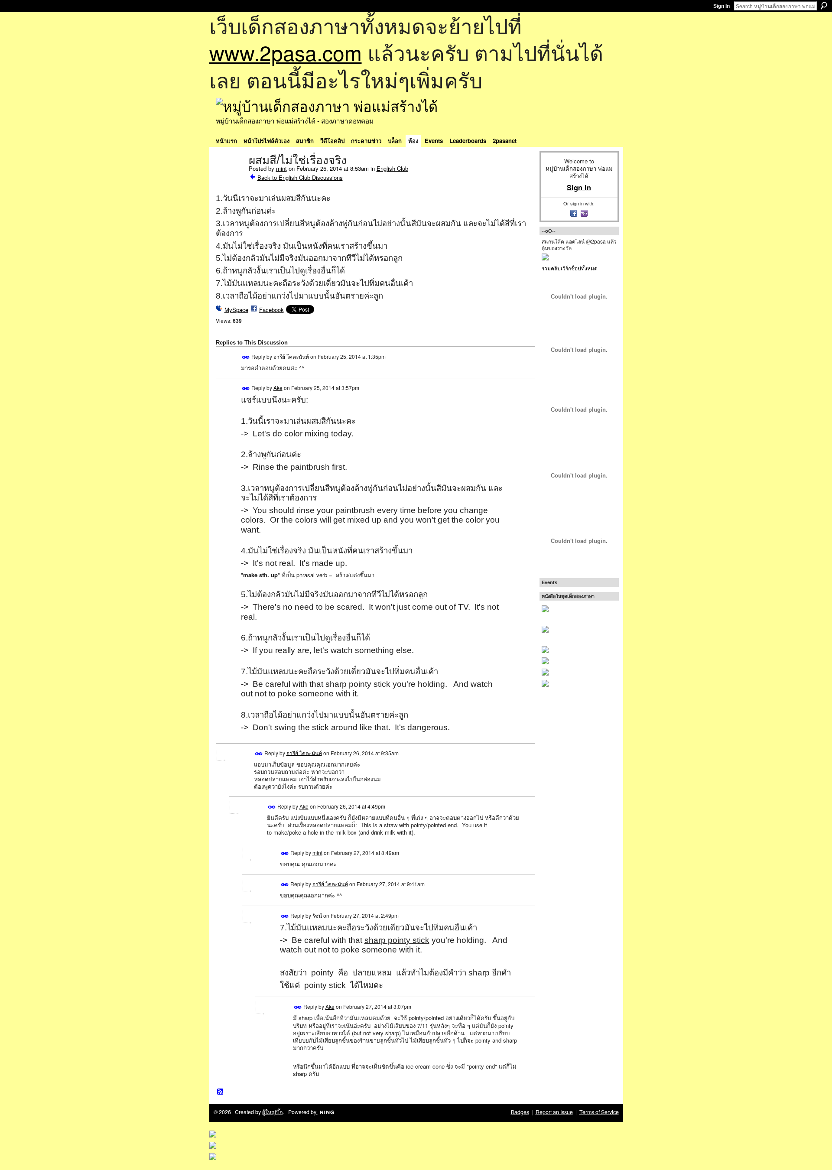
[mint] (230, 178)
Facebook (271, 310)
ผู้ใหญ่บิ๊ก (272, 1112)
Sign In (721, 6)
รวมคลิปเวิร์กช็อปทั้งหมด (570, 268)
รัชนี (317, 915)
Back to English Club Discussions (300, 177)
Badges (520, 1112)
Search (823, 6)
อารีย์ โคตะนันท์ (291, 356)
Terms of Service (599, 1112)
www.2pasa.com (285, 52)
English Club (392, 168)
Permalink (246, 357)
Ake (278, 387)
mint (281, 168)
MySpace (236, 310)
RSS (220, 1092)
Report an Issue (554, 1112)
